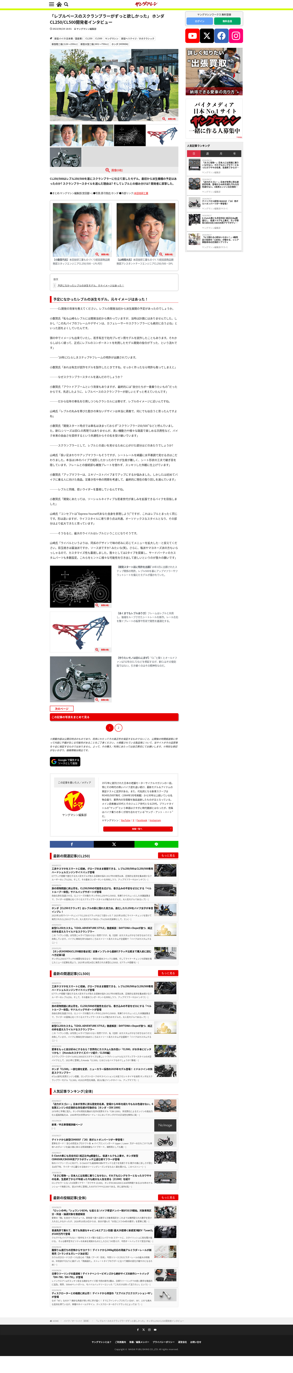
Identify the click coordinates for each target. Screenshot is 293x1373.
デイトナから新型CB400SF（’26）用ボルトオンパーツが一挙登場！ (88, 1139)
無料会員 (227, 21)
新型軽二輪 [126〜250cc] (65, 44)
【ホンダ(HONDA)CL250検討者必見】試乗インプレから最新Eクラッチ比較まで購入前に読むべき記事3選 (101, 953)
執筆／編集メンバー (139, 1341)
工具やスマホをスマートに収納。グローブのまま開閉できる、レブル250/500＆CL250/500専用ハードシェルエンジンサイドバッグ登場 (102, 870)
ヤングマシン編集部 (86, 28)
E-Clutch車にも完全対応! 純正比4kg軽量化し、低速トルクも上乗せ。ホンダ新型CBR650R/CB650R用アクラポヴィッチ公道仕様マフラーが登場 (95, 1157)
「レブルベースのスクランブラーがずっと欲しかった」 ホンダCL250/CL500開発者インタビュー (139, 1320)
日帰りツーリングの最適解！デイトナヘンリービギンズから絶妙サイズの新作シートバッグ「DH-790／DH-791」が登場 (100, 1275)
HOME (56, 1320)
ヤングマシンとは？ (102, 1341)
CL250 (88, 38)
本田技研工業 (141, 193)
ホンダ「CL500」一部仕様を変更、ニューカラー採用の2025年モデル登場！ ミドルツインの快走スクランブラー (102, 1070)
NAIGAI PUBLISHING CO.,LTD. (143, 1349)
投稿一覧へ (137, 828)
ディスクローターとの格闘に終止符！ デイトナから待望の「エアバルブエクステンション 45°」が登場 (102, 1294)
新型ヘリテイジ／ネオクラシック (137, 38)
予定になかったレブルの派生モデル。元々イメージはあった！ (89, 285)
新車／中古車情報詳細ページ (67, 1124)
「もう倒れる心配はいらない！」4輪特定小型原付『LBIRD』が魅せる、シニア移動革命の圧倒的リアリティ (220, 239)
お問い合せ (195, 1341)
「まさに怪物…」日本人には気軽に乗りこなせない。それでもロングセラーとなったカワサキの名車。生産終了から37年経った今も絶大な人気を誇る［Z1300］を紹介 (101, 1177)
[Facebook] (72, 844)
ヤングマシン (111, 38)
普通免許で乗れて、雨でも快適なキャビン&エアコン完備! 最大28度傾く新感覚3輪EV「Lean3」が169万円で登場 (102, 1232)
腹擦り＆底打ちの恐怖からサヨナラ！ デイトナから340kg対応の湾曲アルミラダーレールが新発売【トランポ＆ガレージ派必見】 (102, 1251)
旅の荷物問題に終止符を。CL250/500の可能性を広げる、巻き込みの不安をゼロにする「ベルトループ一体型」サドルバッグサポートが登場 (101, 890)
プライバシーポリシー (164, 1341)
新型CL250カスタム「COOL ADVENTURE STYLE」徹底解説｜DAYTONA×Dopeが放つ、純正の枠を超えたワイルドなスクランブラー (102, 929)
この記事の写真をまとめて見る (71, 717)
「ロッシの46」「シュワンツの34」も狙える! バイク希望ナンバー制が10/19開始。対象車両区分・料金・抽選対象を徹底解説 (101, 1212)
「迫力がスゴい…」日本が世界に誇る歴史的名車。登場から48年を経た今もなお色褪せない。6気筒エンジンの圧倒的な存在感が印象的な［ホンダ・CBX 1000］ (102, 1105)
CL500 (98, 38)
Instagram (155, 820)
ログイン (199, 21)
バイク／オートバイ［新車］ (77, 1320)
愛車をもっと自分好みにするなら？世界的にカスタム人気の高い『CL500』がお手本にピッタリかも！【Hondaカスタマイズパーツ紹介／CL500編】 (101, 1050)
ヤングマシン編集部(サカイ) (215, 209)
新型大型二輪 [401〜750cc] (95, 44)
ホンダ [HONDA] (120, 44)
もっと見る (168, 855)
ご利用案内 (120, 1341)
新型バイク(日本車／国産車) (68, 38)
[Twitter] (114, 844)
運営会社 (182, 1341)
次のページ (62, 709)
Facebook (141, 820)
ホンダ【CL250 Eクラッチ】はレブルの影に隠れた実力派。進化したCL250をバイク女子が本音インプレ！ (102, 909)
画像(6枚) (117, 170)
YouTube (125, 820)
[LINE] (156, 844)
